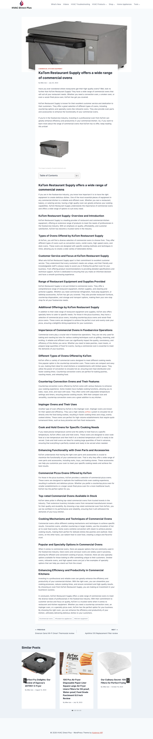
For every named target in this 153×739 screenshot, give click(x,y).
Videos (66, 4)
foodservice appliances (63, 618)
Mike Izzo (44, 83)
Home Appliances (124, 4)
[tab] (72, 710)
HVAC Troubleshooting (80, 4)
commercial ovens (46, 618)
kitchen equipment (81, 618)
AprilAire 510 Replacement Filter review (101, 631)
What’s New (56, 4)
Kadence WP (97, 733)
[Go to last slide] (25, 680)
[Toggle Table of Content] (75, 175)
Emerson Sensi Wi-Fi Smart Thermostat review (54, 631)
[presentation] (38, 663)
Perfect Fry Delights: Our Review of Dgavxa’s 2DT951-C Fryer (37, 682)
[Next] (128, 680)
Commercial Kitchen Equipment (50, 68)
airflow (88, 412)
